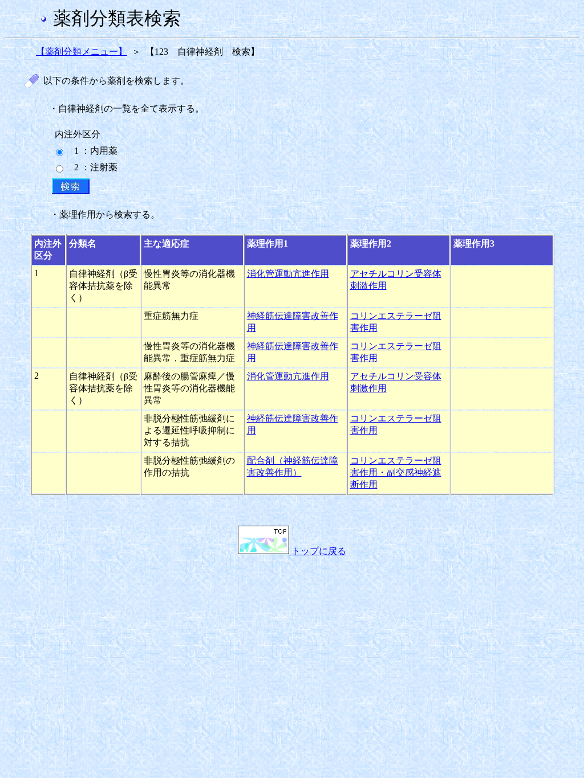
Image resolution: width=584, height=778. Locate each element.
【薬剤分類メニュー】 (81, 51)
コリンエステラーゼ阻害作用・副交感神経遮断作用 (395, 472)
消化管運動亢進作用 (288, 274)
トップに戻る (317, 551)
